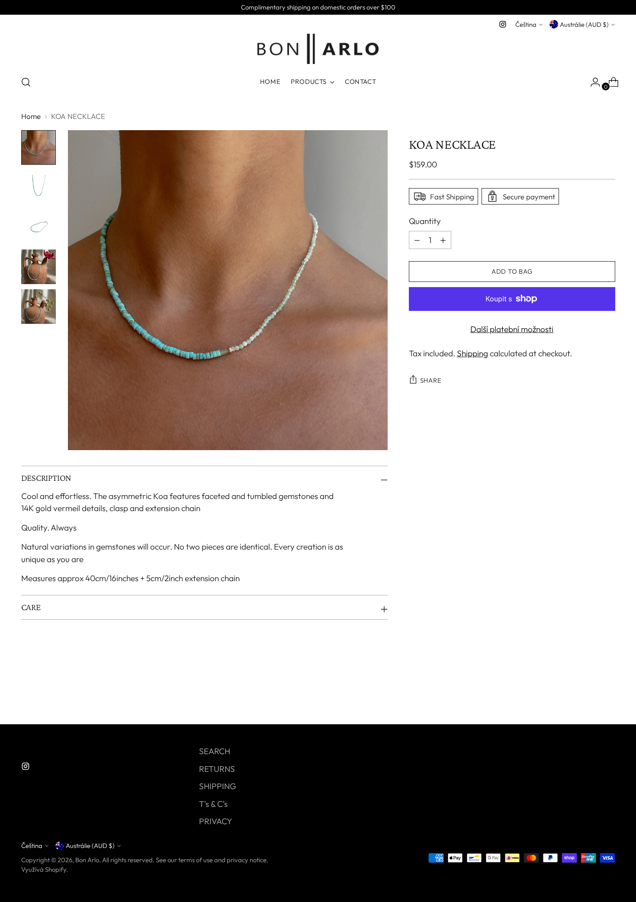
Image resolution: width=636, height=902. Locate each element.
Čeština (525, 24)
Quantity (425, 221)
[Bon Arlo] (318, 49)
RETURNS (217, 769)
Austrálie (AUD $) (584, 24)
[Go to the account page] (592, 82)
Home (31, 116)
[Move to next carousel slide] (608, 694)
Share (431, 380)
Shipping (472, 353)
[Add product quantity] (417, 240)
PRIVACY (215, 821)
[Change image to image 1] (38, 147)
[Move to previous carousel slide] (588, 695)
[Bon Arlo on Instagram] (503, 24)
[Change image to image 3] (38, 227)
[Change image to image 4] (38, 266)
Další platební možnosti (511, 329)
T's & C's (213, 804)
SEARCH (214, 751)
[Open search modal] (26, 82)
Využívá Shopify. (44, 869)
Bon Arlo (87, 860)
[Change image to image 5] (38, 306)
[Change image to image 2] (38, 187)
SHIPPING (217, 786)
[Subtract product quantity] (443, 240)
